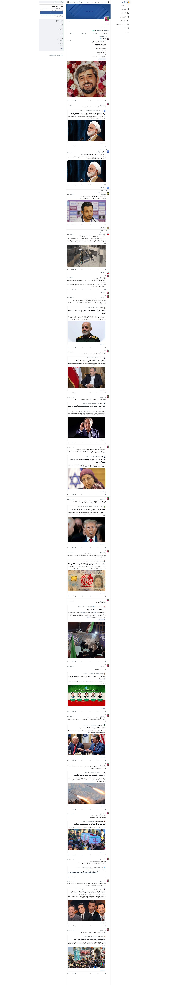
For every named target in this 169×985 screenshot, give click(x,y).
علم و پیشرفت (87, 2)
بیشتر (62, 48)
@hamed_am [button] (103, 105)
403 (100, 30)
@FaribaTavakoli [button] (93, 403)
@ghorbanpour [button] (91, 821)
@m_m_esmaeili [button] (89, 606)
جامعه (105, 2)
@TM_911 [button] (93, 307)
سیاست (92, 2)
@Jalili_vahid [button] (103, 40)
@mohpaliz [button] (103, 194)
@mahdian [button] (99, 869)
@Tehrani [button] (95, 456)
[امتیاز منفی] (98, 146)
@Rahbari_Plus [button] (94, 725)
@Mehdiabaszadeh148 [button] (90, 506)
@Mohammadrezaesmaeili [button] (88, 889)
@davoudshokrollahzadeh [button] (91, 869)
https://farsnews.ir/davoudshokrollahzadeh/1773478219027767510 (82, 872)
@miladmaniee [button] (94, 561)
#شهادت (83, 612)
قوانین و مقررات (60, 16)
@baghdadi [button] (94, 772)
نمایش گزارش (102, 187)
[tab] (106, 33)
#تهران (95, 612)
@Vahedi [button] (96, 357)
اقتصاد (101, 2)
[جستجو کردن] (108, 2)
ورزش (82, 2)
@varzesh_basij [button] (86, 867)
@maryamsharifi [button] (102, 234)
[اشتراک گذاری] (67, 100)
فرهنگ (78, 2)
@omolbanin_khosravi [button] (90, 110)
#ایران (88, 617)
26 (106, 30)
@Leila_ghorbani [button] (94, 673)
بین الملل (97, 2)
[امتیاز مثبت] (105, 146)
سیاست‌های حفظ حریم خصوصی (46, 15)
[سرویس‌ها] (68, 2)
